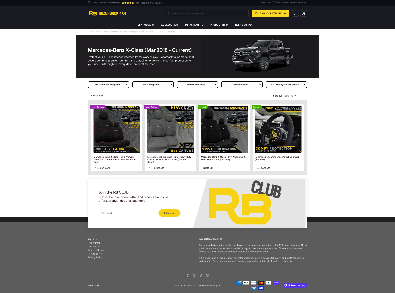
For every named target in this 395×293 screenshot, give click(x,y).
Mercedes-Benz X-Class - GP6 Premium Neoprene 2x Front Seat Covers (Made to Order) (114, 159)
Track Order (265, 2)
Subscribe (169, 213)
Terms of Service (96, 250)
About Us (92, 239)
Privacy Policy (95, 257)
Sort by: (277, 95)
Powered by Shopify (210, 285)
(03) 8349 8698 (280, 2)
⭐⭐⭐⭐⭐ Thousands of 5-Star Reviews (142, 3)
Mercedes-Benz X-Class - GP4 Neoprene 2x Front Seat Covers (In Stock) (223, 158)
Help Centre (94, 242)
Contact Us (93, 246)
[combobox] (206, 13)
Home (91, 31)
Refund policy (95, 253)
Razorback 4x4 (191, 285)
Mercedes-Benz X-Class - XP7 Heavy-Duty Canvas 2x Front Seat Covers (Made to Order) (169, 159)
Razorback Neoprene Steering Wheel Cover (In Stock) (277, 158)
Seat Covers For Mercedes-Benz (112, 31)
